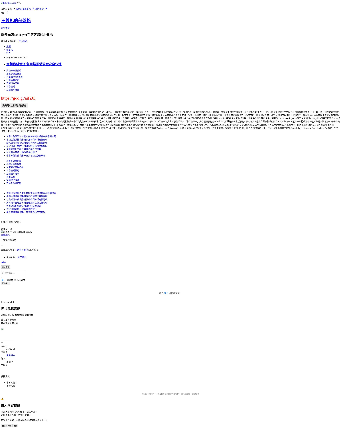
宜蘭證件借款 (12, 83)
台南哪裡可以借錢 (14, 77)
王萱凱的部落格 (16, 20)
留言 (26, 250)
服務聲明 (195, 394)
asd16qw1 (5, 235)
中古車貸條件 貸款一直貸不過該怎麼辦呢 (25, 155)
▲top (3, 262)
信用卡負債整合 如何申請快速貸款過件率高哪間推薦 (31, 136)
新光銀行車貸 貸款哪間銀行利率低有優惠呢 (26, 143)
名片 (8, 53)
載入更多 (5, 267)
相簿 (8, 46)
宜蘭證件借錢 (12, 90)
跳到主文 (5, 28)
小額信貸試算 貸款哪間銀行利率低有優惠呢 (26, 140)
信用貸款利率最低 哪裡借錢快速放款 (23, 149)
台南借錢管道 (12, 80)
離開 (15, 426)
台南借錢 (10, 86)
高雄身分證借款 (13, 70)
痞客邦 (20, 250)
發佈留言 (5, 283)
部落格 (9, 50)
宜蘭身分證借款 (13, 183)
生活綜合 (23, 41)
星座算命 (22, 257)
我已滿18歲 (6, 426)
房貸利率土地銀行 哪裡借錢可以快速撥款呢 (26, 146)
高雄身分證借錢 (13, 74)
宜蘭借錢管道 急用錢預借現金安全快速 (34, 64)
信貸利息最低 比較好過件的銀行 (21, 152)
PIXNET (151, 394)
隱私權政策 (185, 394)
